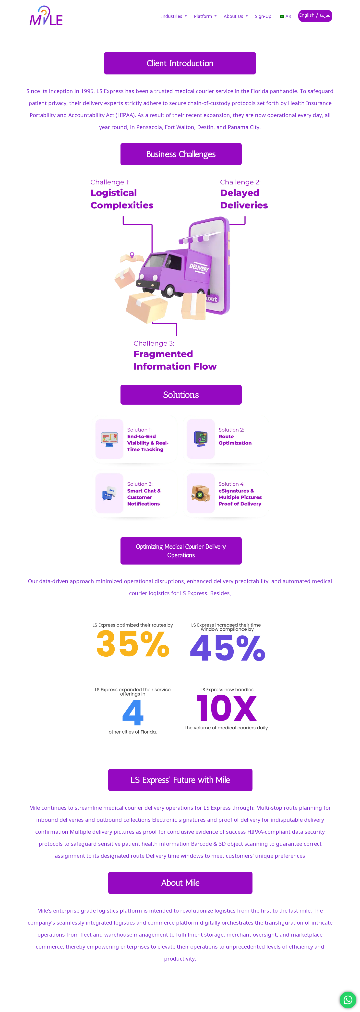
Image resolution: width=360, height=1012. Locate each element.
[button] (173, 16)
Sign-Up (263, 16)
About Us (233, 16)
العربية (326, 15)
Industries (171, 16)
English (306, 15)
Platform (203, 16)
